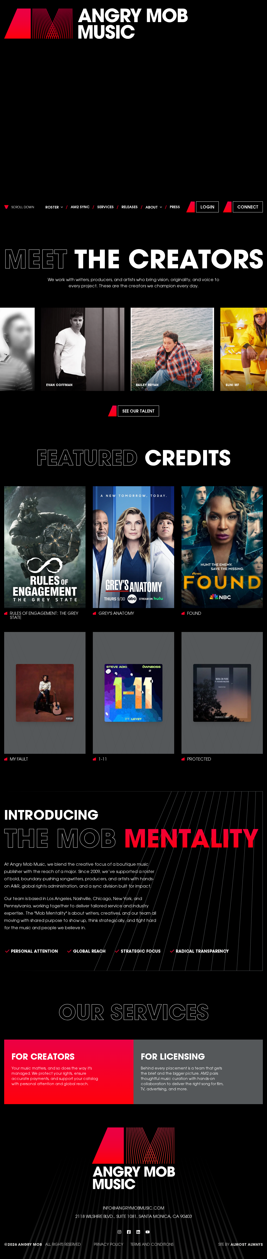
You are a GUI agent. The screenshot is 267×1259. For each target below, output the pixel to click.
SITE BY (241, 1244)
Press (175, 207)
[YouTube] (147, 1232)
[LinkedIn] (138, 1232)
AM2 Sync (80, 207)
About (151, 207)
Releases (130, 207)
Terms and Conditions (152, 1244)
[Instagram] (119, 1232)
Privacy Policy (108, 1244)
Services (105, 207)
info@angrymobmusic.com (133, 1207)
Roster (52, 207)
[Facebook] (129, 1232)
